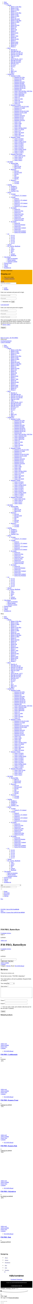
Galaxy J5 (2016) (19, 145)
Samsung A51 (18, 114)
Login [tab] (5, 288)
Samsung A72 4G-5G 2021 (21, 106)
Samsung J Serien (15, 137)
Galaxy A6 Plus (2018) (20, 128)
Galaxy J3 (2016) (19, 138)
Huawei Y (13, 180)
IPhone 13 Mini (15, 9)
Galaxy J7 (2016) (19, 151)
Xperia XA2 (17, 217)
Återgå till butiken (14, 1297)
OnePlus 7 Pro (15, 191)
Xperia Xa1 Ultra (19, 214)
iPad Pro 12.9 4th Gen (17, 52)
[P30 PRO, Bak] (16, 1223)
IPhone (9, 5)
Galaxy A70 (17, 131)
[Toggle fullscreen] (4, 1301)
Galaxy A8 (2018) (19, 132)
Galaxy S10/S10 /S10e (20, 92)
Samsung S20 (18, 89)
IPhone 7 (13, 34)
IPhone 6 (13, 40)
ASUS (12, 249)
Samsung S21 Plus (19, 79)
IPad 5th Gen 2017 (16, 62)
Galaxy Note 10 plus (19, 155)
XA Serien (13, 208)
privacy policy (6, 324)
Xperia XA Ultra (18, 211)
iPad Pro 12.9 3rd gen (17, 54)
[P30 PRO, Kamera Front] (16, 1086)
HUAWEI (10, 161)
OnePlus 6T (14, 188)
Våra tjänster (7, 257)
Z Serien (13, 197)
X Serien (13, 194)
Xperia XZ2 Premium (20, 232)
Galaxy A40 (17, 125)
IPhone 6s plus (15, 39)
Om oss (6, 264)
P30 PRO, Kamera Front (9, 1100)
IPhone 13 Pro (15, 8)
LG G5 (13, 240)
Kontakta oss (7, 267)
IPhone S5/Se (14, 43)
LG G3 (13, 237)
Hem (5, 2)
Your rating (4, 983)
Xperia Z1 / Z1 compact (20, 200)
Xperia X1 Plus (18, 215)
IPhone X (13, 28)
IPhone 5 (13, 46)
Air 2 (12, 69)
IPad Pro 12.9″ (15, 63)
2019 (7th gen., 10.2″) (17, 59)
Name (3, 1000)
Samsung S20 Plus (19, 83)
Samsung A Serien (16, 105)
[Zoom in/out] (6, 1301)
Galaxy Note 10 (18, 157)
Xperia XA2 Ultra (19, 218)
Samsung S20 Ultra (19, 82)
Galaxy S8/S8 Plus (19, 95)
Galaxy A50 (17, 126)
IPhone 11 (13, 23)
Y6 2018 (16, 181)
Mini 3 (12, 72)
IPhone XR (14, 29)
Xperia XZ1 (17, 226)
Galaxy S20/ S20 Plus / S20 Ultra (23, 91)
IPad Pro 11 (14, 49)
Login (13, 301)
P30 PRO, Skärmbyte (8, 1191)
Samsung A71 (18, 109)
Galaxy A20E (18, 123)
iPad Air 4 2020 (15, 56)
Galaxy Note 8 (18, 160)
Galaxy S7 (17, 97)
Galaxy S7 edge (18, 99)
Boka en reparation (12, 258)
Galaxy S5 (17, 103)
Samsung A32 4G (19, 118)
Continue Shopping (9, 278)
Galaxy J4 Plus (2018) (20, 142)
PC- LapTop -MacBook (13, 246)
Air (12, 68)
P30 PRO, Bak (6, 1237)
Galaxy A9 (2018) (19, 135)
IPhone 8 (13, 31)
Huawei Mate (14, 163)
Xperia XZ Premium (19, 224)
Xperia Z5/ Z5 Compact (20, 206)
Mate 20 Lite (17, 166)
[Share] (3, 1301)
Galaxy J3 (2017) (19, 140)
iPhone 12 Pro (14, 14)
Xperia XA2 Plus (19, 220)
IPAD (9, 48)
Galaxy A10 (17, 122)
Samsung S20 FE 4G (20, 88)
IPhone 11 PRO (15, 22)
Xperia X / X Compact (20, 195)
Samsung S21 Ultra (19, 77)
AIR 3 (12, 57)
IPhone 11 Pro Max (16, 20)
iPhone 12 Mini (15, 16)
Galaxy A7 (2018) (19, 129)
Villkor (6, 266)
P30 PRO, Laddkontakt (9, 1054)
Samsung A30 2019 (19, 120)
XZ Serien (13, 221)
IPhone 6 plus (14, 42)
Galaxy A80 (17, 134)
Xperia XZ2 (17, 229)
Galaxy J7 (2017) (19, 152)
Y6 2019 (16, 183)
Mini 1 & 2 (14, 71)
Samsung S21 (18, 80)
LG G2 (13, 235)
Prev (2, 899)
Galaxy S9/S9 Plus (19, 94)
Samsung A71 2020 (19, 108)
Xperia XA (17, 209)
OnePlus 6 (13, 186)
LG (8, 234)
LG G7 (13, 243)
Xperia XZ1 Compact (20, 227)
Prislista (6, 3)
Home (5, 891)
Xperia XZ (17, 223)
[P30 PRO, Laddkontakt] (16, 1040)
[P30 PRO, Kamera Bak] (16, 1132)
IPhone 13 (13, 11)
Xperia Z (16, 198)
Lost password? (5, 304)
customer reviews (6, 933)
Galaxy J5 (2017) (19, 146)
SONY (9, 192)
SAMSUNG (10, 74)
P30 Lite (16, 177)
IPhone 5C (14, 45)
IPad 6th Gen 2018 (16, 60)
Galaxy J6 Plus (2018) (20, 149)
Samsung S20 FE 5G (20, 86)
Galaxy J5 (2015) (19, 143)
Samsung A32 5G (19, 117)
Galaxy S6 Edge (18, 102)
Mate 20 (16, 165)
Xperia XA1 (17, 212)
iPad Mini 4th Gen (16, 51)
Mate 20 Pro (17, 168)
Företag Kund (8, 263)
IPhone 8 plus (14, 33)
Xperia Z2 (17, 201)
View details (4, 953)
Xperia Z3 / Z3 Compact (20, 203)
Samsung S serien (15, 76)
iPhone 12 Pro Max (16, 13)
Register (3, 327)
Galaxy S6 (17, 100)
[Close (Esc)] (1, 1301)
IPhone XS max (15, 25)
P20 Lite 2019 (18, 172)
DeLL (12, 251)
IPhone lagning (11, 260)
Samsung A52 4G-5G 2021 (21, 111)
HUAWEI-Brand (19, 966)
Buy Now (10, 961)
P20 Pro (16, 174)
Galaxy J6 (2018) (19, 148)
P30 (15, 175)
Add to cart (4, 940)
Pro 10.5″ (13, 65)
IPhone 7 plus (14, 36)
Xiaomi (9, 244)
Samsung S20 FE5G (19, 85)
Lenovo (13, 254)
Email (3, 1003)
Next (2, 911)
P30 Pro (16, 178)
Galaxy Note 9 (18, 158)
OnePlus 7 (13, 189)
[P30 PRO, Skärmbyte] (16, 1178)
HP (12, 252)
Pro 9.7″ (13, 66)
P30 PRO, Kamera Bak (9, 1146)
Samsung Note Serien (16, 154)
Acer (12, 247)
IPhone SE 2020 (15, 19)
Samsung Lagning (12, 261)
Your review (4, 986)
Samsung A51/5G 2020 (20, 112)
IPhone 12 (13, 17)
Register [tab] (6, 289)
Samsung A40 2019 (19, 115)
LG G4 (13, 238)
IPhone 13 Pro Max (16, 6)
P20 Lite (16, 171)
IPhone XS (14, 26)
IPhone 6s (13, 37)
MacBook (13, 255)
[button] (2, 281)
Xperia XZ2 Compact (20, 231)
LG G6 (13, 241)
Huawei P (13, 169)
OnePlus (9, 184)
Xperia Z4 (17, 204)
